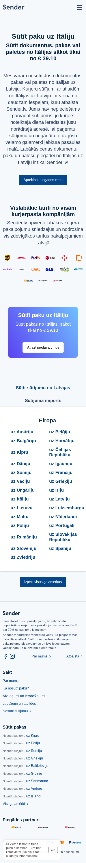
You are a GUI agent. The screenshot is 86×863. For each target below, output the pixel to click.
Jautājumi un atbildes (19, 703)
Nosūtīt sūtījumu (17, 711)
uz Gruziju (22, 773)
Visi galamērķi (16, 804)
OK (53, 850)
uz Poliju (21, 743)
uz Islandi (22, 796)
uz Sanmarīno (25, 781)
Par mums (42, 656)
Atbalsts (74, 656)
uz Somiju (22, 751)
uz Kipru (21, 735)
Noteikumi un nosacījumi (62, 852)
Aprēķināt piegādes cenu (43, 180)
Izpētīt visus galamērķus (43, 582)
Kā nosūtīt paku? (16, 688)
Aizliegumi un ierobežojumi (24, 696)
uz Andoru (22, 788)
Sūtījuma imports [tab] (43, 400)
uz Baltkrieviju (25, 766)
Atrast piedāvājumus (43, 347)
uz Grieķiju (23, 758)
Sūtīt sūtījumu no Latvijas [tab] (43, 387)
